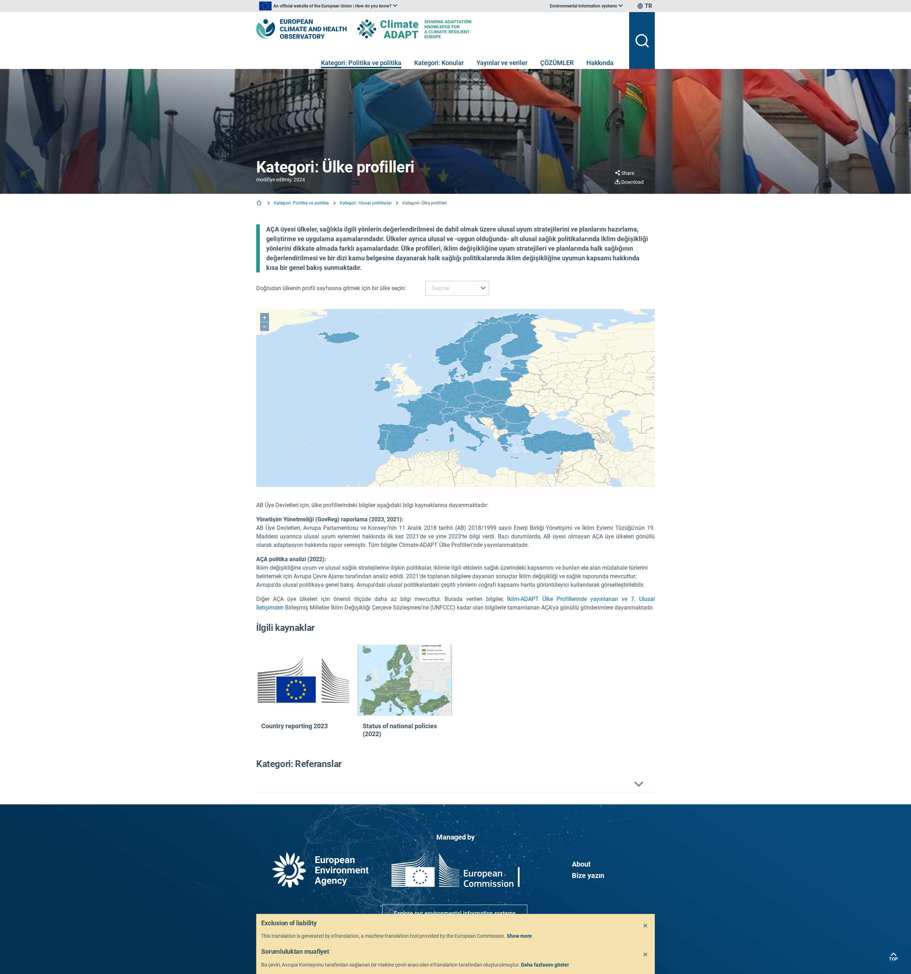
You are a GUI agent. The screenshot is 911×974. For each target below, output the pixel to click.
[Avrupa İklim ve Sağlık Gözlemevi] (301, 29)
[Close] (645, 926)
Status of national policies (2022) (400, 730)
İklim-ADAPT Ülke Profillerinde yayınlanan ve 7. (573, 599)
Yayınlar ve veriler (501, 62)
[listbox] (328, 6)
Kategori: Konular (439, 62)
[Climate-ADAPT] (428, 29)
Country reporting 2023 (294, 726)
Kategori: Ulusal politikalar (366, 203)
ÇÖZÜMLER (557, 62)
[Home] (259, 203)
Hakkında (600, 62)
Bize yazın (588, 875)
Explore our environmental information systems (455, 913)
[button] (455, 784)
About (581, 864)
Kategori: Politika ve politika (361, 62)
